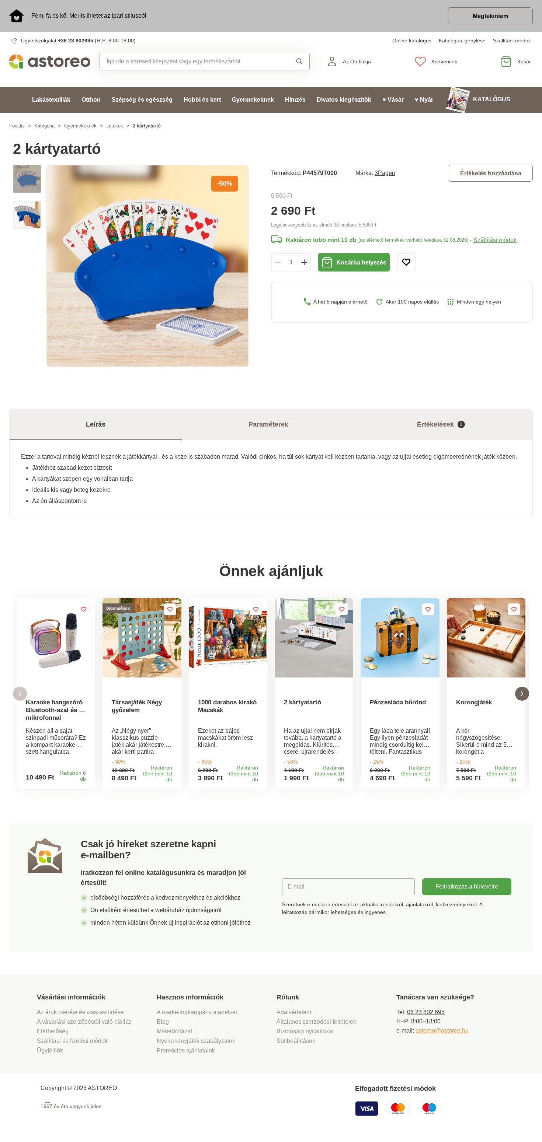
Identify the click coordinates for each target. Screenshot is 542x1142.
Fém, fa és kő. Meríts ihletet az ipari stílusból (88, 16)
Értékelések (440, 424)
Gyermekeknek (253, 100)
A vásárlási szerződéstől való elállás (84, 1022)
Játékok (114, 126)
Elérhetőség (53, 1031)
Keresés (293, 61)
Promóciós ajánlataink (186, 1050)
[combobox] (189, 61)
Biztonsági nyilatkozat (305, 1031)
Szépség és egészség (142, 100)
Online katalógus (411, 40)
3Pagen (385, 173)
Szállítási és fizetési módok (73, 1041)
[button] (20, 694)
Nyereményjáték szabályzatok (196, 1041)
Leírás (95, 424)
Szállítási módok (512, 40)
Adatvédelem (294, 1012)
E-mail (296, 886)
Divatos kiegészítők (344, 100)
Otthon (91, 100)
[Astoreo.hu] (49, 62)
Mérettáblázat (174, 1031)
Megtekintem (490, 16)
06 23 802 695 (426, 1012)
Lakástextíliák (51, 100)
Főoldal (17, 126)
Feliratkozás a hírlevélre (466, 886)
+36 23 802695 (75, 40)
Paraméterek (268, 424)
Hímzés (295, 100)
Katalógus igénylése (462, 40)
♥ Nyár (424, 100)
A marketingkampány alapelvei (197, 1012)
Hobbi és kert (202, 100)
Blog (163, 1022)
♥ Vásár (393, 100)
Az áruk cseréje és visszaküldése (80, 1012)
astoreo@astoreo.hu (442, 1030)
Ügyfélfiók (50, 1050)
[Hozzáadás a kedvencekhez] (406, 262)
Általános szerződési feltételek (316, 1022)
